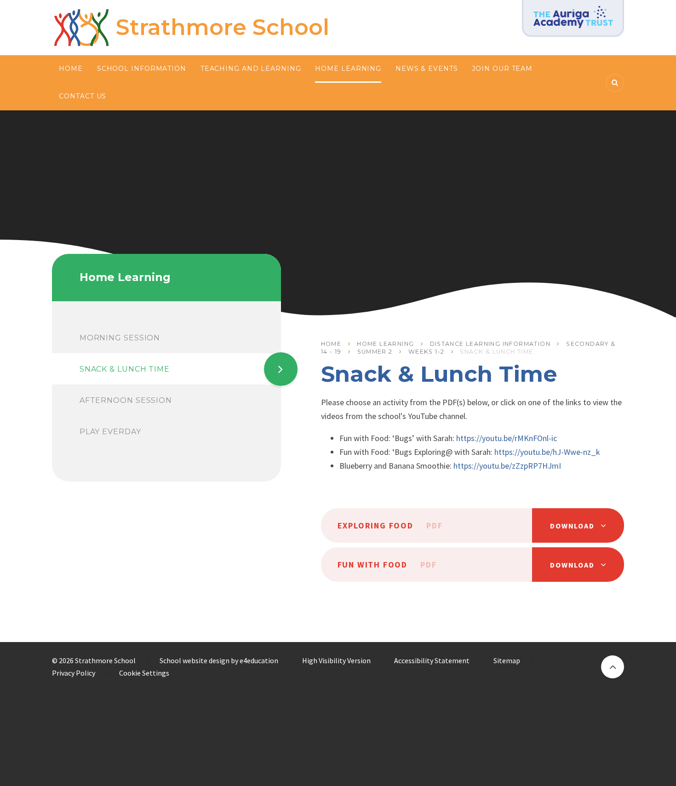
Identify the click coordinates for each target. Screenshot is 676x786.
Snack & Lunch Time (496, 351)
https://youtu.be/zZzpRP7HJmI (507, 465)
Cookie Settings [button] (144, 672)
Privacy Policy (73, 672)
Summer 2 (375, 351)
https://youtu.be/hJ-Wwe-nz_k (547, 452)
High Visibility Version (336, 660)
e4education (259, 660)
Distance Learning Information (490, 343)
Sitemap (506, 660)
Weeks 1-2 (426, 351)
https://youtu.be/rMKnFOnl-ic (506, 438)
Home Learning (385, 343)
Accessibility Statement (432, 660)
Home (331, 343)
